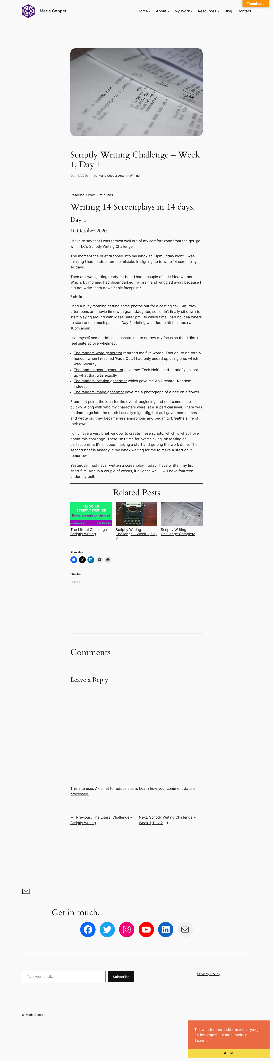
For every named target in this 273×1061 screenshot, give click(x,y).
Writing (135, 175)
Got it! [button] (228, 1053)
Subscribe (121, 977)
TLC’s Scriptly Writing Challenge (106, 246)
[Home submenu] (150, 11)
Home (143, 11)
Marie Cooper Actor (112, 175)
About (161, 11)
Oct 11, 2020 (79, 175)
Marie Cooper (53, 10)
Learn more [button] (203, 1040)
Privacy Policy (208, 974)
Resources (207, 11)
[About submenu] (168, 11)
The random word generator (98, 353)
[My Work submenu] (192, 11)
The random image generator (99, 392)
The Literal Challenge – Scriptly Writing (90, 532)
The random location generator (100, 381)
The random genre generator (98, 370)
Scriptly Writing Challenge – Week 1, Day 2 (136, 534)
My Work (182, 11)
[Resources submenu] (218, 11)
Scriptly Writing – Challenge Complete (178, 532)
